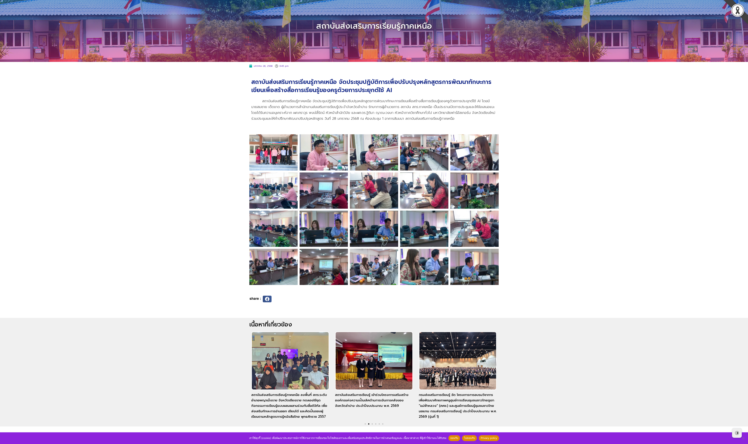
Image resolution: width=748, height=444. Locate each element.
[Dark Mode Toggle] (737, 433)
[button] (267, 299)
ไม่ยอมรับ (469, 438)
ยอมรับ (454, 438)
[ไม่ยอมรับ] (743, 438)
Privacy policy (489, 438)
